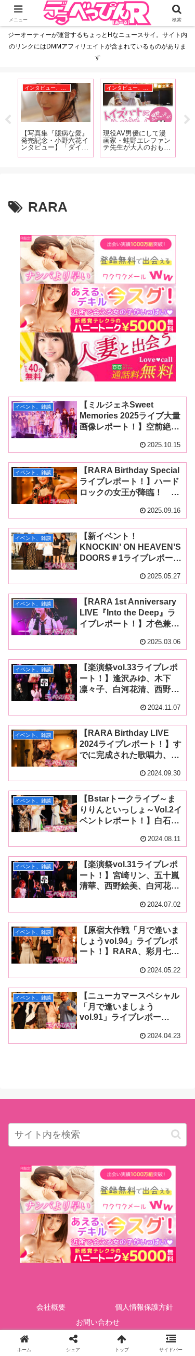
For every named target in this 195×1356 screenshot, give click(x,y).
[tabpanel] (57, 118)
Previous (8, 120)
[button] (176, 1134)
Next (187, 120)
